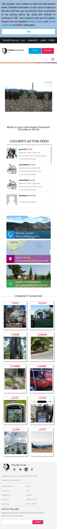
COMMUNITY (5, 495)
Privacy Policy (35, 21)
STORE (28, 486)
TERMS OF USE (31, 499)
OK (28, 31)
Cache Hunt (5, 499)
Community (32, 40)
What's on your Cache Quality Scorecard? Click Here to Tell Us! (28, 128)
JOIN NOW (47, 50)
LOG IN (34, 50)
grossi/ (22, 149)
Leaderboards (5, 504)
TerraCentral (5, 491)
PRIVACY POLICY (31, 504)
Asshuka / (24, 195)
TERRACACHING (7, 486)
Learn (43, 40)
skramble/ (23, 164)
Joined (32, 195)
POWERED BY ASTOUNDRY (10, 480)
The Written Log (11, 40)
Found (29, 149)
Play (23, 40)
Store (52, 40)
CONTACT (29, 495)
